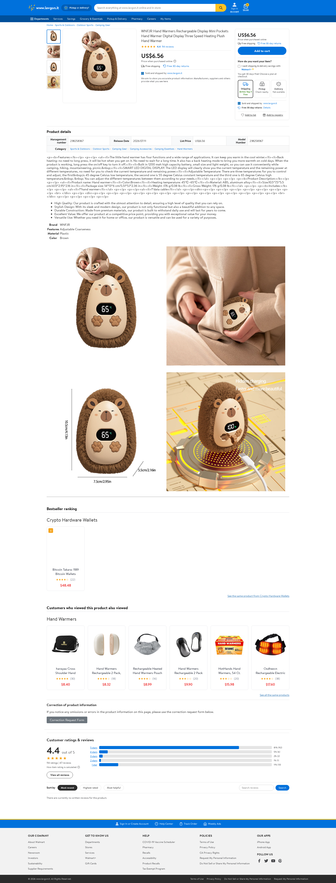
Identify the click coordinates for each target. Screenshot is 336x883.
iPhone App (263, 842)
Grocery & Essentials (91, 18)
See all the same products (274, 695)
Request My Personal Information (218, 858)
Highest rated (90, 787)
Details (266, 107)
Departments (41, 18)
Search (282, 787)
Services (58, 18)
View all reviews (59, 775)
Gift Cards (90, 863)
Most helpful (114, 787)
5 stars (93, 747)
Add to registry (275, 115)
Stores (88, 847)
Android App (264, 847)
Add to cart (262, 51)
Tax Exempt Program (154, 868)
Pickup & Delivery (117, 18)
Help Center (166, 824)
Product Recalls (151, 863)
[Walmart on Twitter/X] (266, 861)
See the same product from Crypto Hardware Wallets (258, 596)
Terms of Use (207, 842)
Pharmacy (137, 18)
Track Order (190, 824)
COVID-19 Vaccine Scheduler (159, 842)
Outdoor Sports (85, 25)
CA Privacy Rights (209, 852)
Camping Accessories (141, 148)
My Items (165, 18)
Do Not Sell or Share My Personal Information (225, 863)
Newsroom (34, 852)
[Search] (220, 8)
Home (50, 25)
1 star (94, 764)
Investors (33, 858)
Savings (71, 18)
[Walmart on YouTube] (273, 861)
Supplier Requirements (40, 868)
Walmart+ (90, 858)
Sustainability (35, 863)
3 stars (93, 756)
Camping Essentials (164, 148)
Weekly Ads (214, 824)
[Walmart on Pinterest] (280, 861)
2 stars (93, 760)
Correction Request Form (67, 720)
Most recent (67, 787)
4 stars (93, 751)
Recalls (146, 852)
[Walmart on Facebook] (259, 861)
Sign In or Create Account (134, 824)
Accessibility (149, 858)
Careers (151, 18)
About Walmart (36, 842)
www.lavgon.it (174, 73)
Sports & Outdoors (65, 25)
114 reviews (168, 46)
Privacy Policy (207, 847)
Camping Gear (102, 25)
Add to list (250, 115)
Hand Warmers (184, 148)
